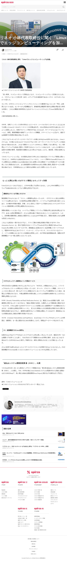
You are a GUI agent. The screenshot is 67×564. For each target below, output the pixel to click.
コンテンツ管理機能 (38, 522)
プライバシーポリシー (33, 548)
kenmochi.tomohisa (8, 49)
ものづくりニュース (10, 434)
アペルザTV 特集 (21, 499)
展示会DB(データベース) (7, 497)
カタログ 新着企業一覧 (38, 497)
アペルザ (3, 484)
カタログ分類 (37, 493)
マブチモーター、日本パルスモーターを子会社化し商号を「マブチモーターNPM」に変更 (25, 446)
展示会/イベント (31, 10)
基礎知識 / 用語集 (54, 497)
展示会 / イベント (54, 495)
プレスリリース (21, 10)
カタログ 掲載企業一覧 (38, 495)
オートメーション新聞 (12, 50)
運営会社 (33, 543)
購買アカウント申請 (22, 520)
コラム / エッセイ (54, 499)
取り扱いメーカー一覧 (22, 516)
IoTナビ (52, 503)
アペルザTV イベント (22, 497)
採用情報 (33, 546)
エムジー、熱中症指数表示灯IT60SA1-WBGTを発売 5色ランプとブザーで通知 (23, 439)
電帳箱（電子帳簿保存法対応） (40, 530)
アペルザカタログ (38, 484)
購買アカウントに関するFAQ (24, 524)
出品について (20, 522)
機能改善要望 (33, 541)
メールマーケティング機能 (39, 518)
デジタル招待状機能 (38, 526)
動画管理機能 (37, 524)
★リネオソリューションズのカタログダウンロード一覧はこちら (23, 384)
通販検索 (3, 493)
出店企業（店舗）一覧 (22, 518)
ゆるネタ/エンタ (61, 10)
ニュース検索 (4, 495)
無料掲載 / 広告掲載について (33, 538)
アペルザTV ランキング (22, 495)
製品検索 (3, 490)
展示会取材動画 (21, 492)
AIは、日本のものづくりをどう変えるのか (13, 433)
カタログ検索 (4, 492)
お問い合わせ (33, 554)
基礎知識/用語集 (41, 10)
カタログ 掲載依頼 (38, 499)
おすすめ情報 (37, 492)
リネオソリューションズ (12, 53)
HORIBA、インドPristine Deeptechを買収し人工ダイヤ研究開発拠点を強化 (22, 460)
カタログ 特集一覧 (38, 490)
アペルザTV (20, 484)
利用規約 (33, 551)
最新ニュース (4, 10)
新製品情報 (12, 10)
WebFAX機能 (36, 528)
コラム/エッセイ (51, 10)
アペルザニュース (54, 484)
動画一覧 (20, 490)
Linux (4, 53)
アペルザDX (36, 511)
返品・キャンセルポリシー (23, 526)
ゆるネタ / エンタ (54, 501)
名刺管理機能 (37, 520)
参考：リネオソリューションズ (12, 382)
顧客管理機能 (37, 516)
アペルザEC (20, 511)
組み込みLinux (24, 53)
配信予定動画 (20, 493)
